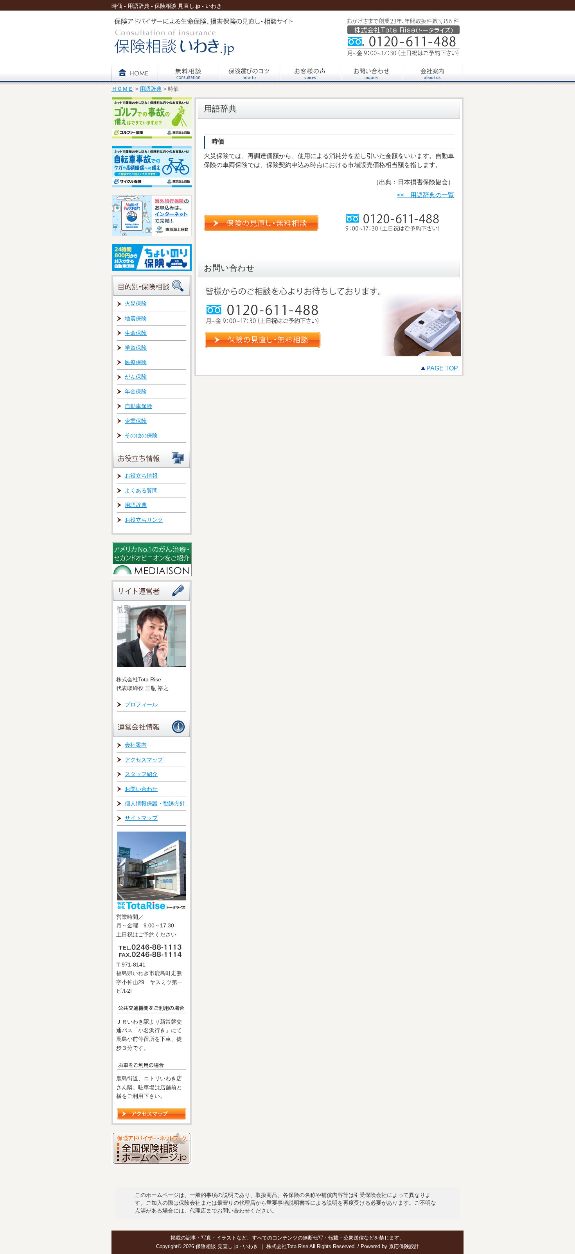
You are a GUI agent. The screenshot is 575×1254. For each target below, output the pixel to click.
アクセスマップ (144, 759)
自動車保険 (138, 406)
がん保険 (136, 377)
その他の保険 (141, 435)
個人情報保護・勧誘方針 (155, 803)
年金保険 (136, 391)
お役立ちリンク (144, 520)
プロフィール (141, 704)
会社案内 (136, 745)
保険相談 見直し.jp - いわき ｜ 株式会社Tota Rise (252, 1246)
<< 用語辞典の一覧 (425, 195)
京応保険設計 (404, 1246)
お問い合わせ (141, 789)
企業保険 (136, 421)
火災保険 (136, 303)
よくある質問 (141, 490)
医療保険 (136, 362)
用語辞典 (151, 89)
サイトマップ (141, 818)
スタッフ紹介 (141, 774)
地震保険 (136, 318)
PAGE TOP (442, 368)
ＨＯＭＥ (122, 89)
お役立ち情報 (141, 475)
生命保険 (136, 333)
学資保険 (136, 348)
